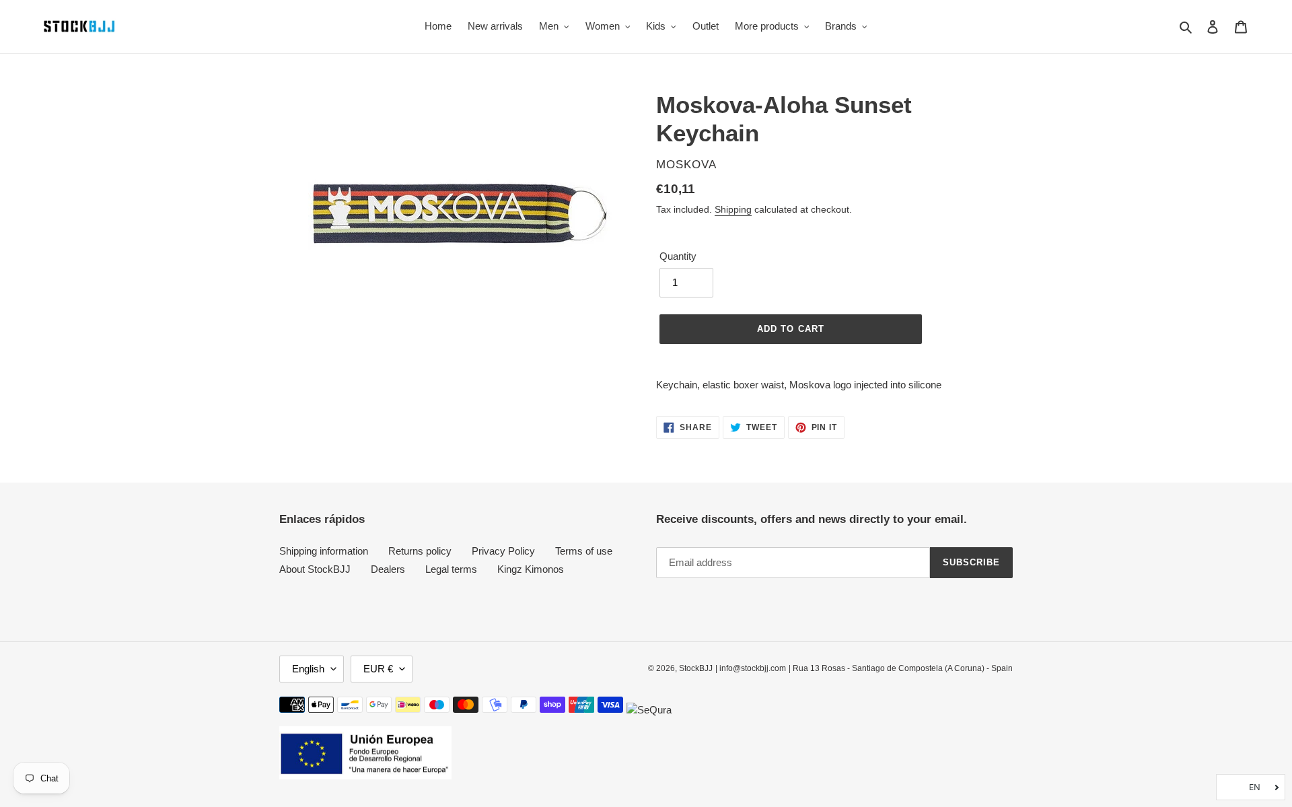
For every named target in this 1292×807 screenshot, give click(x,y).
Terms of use (583, 551)
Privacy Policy (503, 551)
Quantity (677, 256)
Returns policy (420, 551)
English (308, 668)
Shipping (733, 209)
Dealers (388, 569)
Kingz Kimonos (530, 569)
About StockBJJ (315, 569)
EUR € (378, 668)
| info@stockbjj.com (750, 668)
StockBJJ (696, 668)
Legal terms (451, 569)
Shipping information (323, 551)
